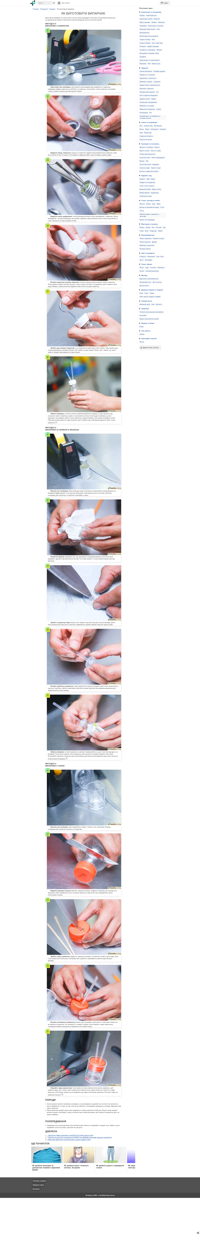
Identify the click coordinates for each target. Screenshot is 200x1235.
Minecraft (157, 19)
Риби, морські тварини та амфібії (150, 296)
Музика (148, 227)
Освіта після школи (146, 139)
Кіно (153, 227)
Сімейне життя (146, 301)
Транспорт (145, 308)
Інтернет (142, 15)
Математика (158, 126)
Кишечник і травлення (146, 88)
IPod (149, 63)
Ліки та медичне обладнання (149, 95)
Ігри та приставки (157, 43)
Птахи (146, 293)
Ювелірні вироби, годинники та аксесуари (149, 215)
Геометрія (163, 129)
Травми (153, 99)
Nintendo (159, 50)
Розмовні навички (145, 249)
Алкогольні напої (145, 157)
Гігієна (142, 211)
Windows (154, 22)
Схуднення (156, 81)
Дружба (154, 242)
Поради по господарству (147, 182)
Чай (147, 161)
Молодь (144, 275)
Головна (36, 9)
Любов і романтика (145, 238)
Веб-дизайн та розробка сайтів (149, 53)
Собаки (152, 293)
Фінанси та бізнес (147, 323)
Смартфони (143, 26)
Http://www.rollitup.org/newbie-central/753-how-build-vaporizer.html (70, 1135)
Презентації (147, 132)
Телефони (143, 57)
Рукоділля (143, 256)
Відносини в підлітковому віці (149, 279)
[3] (62, 1094)
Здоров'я (144, 68)
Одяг (153, 204)
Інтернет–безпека (145, 39)
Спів (164, 227)
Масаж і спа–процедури (147, 220)
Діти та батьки (157, 282)
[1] (56, 422)
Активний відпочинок (152, 271)
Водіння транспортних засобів (149, 319)
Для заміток (66, 3)
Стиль (162, 207)
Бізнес (142, 326)
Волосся (142, 204)
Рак (150, 112)
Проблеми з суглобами (147, 106)
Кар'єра (142, 334)
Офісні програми (145, 22)
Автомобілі (143, 315)
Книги (146, 231)
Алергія (158, 109)
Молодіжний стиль (145, 282)
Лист (141, 126)
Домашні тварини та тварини (152, 290)
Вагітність (159, 304)
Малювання (151, 256)
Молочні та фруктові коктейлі (149, 171)
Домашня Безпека (145, 189)
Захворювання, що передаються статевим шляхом (150, 117)
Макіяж (148, 204)
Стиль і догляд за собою (150, 200)
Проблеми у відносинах (147, 245)
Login (166, 3)
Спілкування (154, 129)
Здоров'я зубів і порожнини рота (150, 85)
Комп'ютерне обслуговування (149, 36)
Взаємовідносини (147, 235)
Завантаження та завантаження (149, 60)
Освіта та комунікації (149, 122)
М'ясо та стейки (156, 150)
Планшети (143, 46)
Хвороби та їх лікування (147, 75)
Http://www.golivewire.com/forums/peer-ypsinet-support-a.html (69, 1140)
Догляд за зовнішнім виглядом (149, 207)
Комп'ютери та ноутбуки (155, 26)
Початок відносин (145, 242)
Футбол (142, 271)
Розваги (142, 227)
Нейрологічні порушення (147, 109)
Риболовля (160, 267)
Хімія (141, 132)
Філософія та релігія (149, 338)
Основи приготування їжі (147, 154)
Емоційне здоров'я (159, 71)
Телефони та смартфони (147, 50)
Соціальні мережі (145, 43)
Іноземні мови (148, 126)
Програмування (144, 32)
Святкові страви (145, 168)
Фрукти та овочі (144, 150)
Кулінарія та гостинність (150, 144)
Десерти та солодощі (146, 147)
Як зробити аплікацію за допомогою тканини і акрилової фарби (46, 1168)
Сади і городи (150, 179)
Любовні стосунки (158, 238)
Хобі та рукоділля (148, 253)
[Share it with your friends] (198, 1233)
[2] (66, 758)
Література (153, 231)
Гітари (141, 231)
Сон (157, 92)
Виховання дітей (145, 304)
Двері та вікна (156, 189)
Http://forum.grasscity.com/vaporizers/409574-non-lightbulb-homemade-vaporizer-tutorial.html (80, 1137)
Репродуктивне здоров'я (147, 92)
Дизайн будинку (145, 193)
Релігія (142, 342)
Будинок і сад (146, 175)
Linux (158, 29)
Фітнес (142, 267)
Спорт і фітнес (146, 264)
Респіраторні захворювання (148, 102)
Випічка (142, 161)
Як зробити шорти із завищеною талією (110, 1167)
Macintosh (161, 22)
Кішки (141, 293)
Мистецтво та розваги (149, 224)
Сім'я (152, 304)
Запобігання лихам (145, 196)
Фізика (147, 129)
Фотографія (148, 260)
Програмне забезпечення (147, 29)
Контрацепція (144, 112)
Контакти (36, 1189)
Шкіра (158, 204)
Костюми (158, 227)
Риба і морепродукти (158, 157)
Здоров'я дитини (145, 99)
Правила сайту (38, 1185)
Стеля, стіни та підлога (147, 186)
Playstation (143, 63)
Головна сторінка (39, 1181)
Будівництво (155, 193)
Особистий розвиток (146, 71)
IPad (153, 39)
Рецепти (156, 147)
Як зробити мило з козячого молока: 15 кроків (76, 1167)
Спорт (147, 267)
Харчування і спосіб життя (148, 78)
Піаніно (160, 231)
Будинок (142, 179)
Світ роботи (145, 331)
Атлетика (153, 267)
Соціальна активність (146, 136)
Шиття (142, 260)
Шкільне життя (144, 285)
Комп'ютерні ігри (151, 15)
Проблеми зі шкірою (146, 81)
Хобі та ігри (159, 256)
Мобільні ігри (156, 63)
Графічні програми (153, 46)
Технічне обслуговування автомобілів (151, 312)
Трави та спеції (156, 168)
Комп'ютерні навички (146, 19)
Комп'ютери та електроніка (151, 12)
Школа (142, 129)
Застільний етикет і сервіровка (149, 164)
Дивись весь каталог (151, 347)
